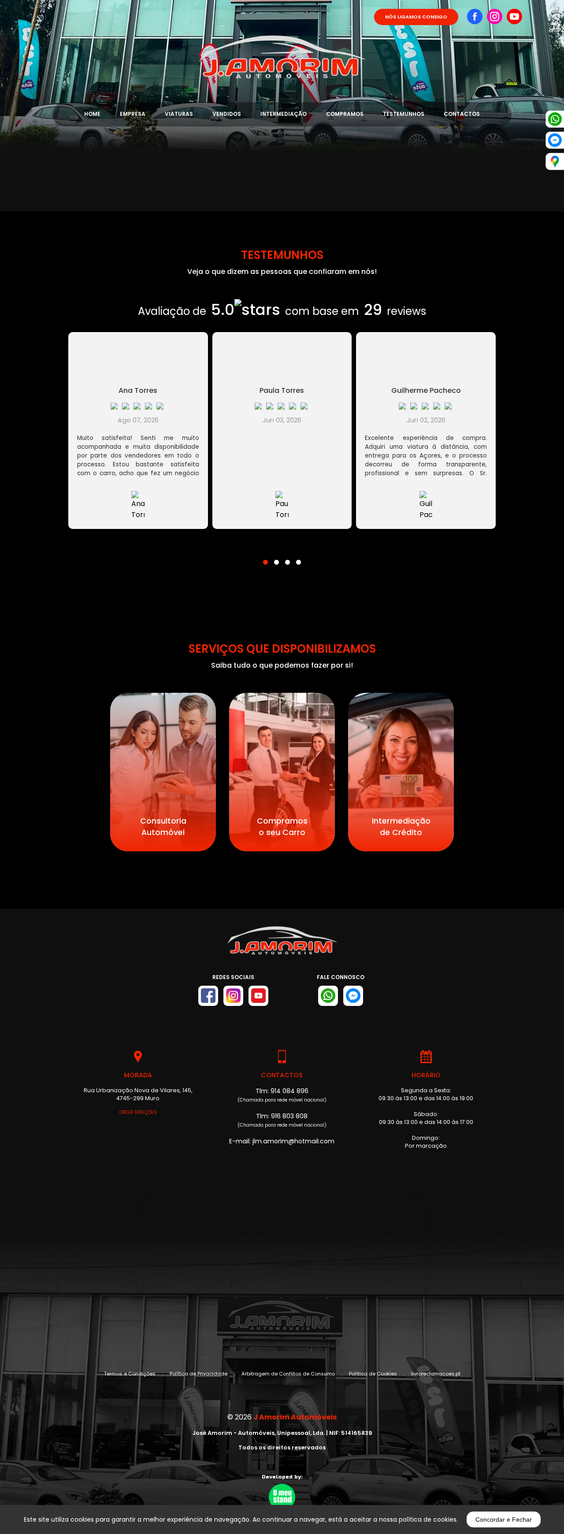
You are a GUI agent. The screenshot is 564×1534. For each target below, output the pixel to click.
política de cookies (427, 1519)
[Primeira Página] (282, 40)
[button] (265, 557)
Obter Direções (138, 1112)
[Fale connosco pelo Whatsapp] (328, 996)
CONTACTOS (462, 114)
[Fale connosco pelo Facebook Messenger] (353, 996)
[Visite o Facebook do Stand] (208, 996)
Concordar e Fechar (503, 1519)
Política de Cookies (373, 1373)
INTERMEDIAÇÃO (283, 114)
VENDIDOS (226, 114)
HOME (92, 114)
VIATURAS (179, 114)
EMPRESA (132, 114)
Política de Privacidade (198, 1373)
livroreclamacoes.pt (435, 1373)
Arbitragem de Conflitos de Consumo (288, 1373)
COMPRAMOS (345, 114)
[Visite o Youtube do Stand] (258, 996)
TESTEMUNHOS (403, 114)
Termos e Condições (130, 1373)
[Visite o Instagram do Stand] (233, 996)
